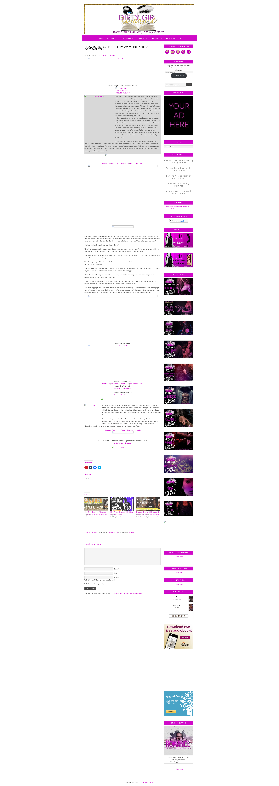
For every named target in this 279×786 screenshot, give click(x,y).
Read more (179, 556)
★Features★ (157, 38)
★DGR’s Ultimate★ (173, 38)
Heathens (176, 597)
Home (101, 38)
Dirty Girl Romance (134, 14)
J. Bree (177, 607)
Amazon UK (115, 163)
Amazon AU (134, 163)
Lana (98, 55)
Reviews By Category (127, 38)
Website (108, 430)
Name (116, 569)
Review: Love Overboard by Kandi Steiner (179, 192)
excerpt (131, 532)
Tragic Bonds (176, 605)
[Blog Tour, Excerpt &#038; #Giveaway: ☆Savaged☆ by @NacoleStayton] (96, 504)
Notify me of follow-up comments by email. (101, 580)
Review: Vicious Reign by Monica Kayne (178, 177)
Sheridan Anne (177, 599)
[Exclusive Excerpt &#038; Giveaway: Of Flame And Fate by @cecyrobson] (148, 504)
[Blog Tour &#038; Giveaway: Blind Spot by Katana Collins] (122, 504)
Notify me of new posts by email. (97, 584)
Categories (143, 38)
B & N (142, 163)
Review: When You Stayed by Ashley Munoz (178, 161)
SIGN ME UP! (178, 76)
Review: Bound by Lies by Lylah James (179, 169)
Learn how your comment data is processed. (127, 593)
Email (129, 430)
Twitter (123, 430)
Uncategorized (113, 532)
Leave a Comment (108, 55)
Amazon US (106, 163)
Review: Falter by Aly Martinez (178, 184)
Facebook (115, 430)
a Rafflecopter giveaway (122, 443)
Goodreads (127, 388)
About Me (111, 38)
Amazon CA (125, 163)
